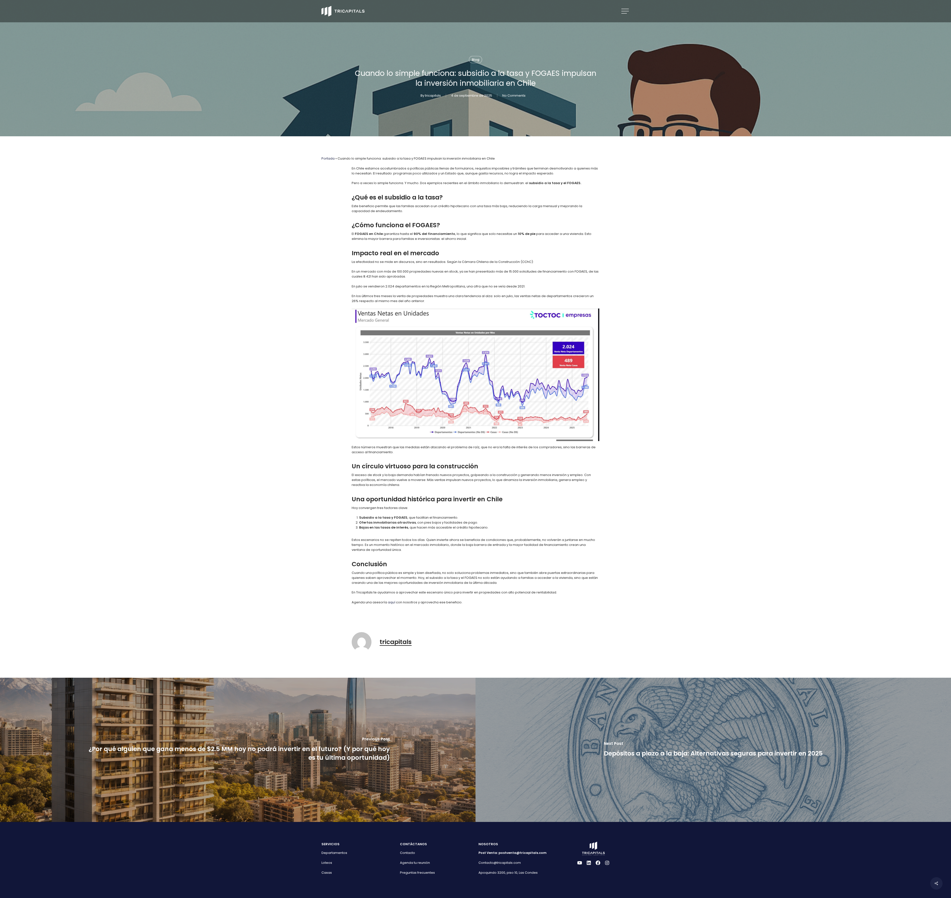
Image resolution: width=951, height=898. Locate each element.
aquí (391, 602)
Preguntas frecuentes (417, 872)
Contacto (407, 852)
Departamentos (334, 852)
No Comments (514, 95)
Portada (328, 158)
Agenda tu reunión (415, 862)
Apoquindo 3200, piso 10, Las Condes (508, 872)
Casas (326, 872)
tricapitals (433, 95)
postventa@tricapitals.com (523, 852)
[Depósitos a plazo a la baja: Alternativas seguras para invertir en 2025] (713, 750)
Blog (475, 59)
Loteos (326, 862)
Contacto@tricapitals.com (499, 862)
